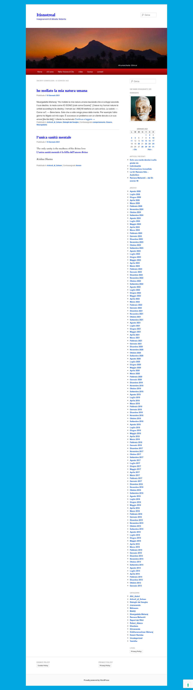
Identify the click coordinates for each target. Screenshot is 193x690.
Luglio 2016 (135, 499)
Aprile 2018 (135, 436)
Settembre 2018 (136, 421)
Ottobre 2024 (135, 212)
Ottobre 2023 (135, 245)
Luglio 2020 (135, 361)
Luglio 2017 (135, 463)
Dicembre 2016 (136, 484)
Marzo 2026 (135, 203)
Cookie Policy (43, 666)
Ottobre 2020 (135, 352)
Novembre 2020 (136, 349)
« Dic (135, 149)
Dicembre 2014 (136, 555)
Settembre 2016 (136, 493)
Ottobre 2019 (135, 388)
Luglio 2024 (135, 221)
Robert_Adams (136, 623)
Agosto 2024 (135, 218)
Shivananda (135, 629)
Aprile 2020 (135, 370)
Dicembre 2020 (136, 346)
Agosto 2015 (135, 532)
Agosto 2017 (135, 460)
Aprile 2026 (135, 200)
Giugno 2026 (135, 197)
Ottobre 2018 (135, 418)
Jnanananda (135, 605)
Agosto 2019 (135, 394)
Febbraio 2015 (136, 550)
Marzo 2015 (135, 547)
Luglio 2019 (135, 397)
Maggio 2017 (135, 469)
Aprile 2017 (135, 472)
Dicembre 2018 (136, 412)
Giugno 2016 (135, 502)
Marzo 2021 (135, 337)
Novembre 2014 (136, 558)
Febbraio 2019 (136, 406)
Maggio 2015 (135, 540)
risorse (90, 71)
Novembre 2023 (136, 242)
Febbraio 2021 (136, 340)
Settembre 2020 (136, 355)
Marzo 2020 (135, 373)
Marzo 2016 (135, 511)
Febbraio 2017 (136, 478)
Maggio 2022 (135, 295)
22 (146, 143)
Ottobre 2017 (135, 454)
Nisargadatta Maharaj (139, 614)
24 (153, 143)
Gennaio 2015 (136, 552)
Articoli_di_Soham (54, 122)
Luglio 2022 (135, 289)
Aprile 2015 (135, 544)
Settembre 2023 (136, 248)
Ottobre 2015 (135, 526)
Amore (78, 165)
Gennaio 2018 (136, 445)
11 (132, 140)
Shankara (134, 626)
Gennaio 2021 (136, 343)
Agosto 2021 (135, 322)
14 (142, 140)
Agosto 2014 (135, 567)
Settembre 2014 (136, 564)
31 (153, 146)
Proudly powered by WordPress (96, 680)
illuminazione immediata (141, 169)
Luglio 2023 (135, 254)
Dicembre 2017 (136, 448)
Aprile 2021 (135, 334)
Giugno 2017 (135, 466)
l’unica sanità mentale (54, 137)
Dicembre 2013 (136, 579)
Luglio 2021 (135, 325)
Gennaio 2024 (136, 236)
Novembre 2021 (136, 313)
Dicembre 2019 (136, 382)
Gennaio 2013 (136, 585)
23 (150, 143)
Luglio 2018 (135, 427)
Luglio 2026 (135, 194)
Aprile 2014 (135, 573)
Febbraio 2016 (136, 514)
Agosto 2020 (135, 358)
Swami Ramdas (136, 635)
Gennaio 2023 (136, 272)
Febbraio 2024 (136, 233)
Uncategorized (136, 638)
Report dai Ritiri (137, 620)
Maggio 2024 (135, 224)
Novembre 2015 (136, 523)
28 (142, 146)
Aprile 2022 (135, 298)
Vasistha (133, 641)
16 (150, 140)
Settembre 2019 (136, 391)
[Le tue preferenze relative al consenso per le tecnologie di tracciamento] (188, 685)
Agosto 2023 (135, 251)
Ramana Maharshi (138, 617)
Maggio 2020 (135, 367)
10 (153, 138)
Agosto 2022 (135, 287)
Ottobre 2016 (135, 490)
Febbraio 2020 (136, 376)
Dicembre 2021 (136, 310)
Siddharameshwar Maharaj (141, 632)
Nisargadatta (42, 124)
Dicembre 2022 (136, 274)
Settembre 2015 (136, 529)
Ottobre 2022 (135, 281)
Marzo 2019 (135, 403)
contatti (100, 71)
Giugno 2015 (135, 537)
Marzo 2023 (135, 266)
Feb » (150, 149)
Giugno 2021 (135, 328)
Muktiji (133, 611)
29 (146, 146)
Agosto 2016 (135, 496)
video (80, 71)
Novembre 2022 (136, 277)
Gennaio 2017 (136, 481)
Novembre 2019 (136, 385)
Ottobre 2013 (135, 582)
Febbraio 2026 (136, 206)
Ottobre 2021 (135, 316)
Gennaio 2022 (136, 307)
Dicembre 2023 (136, 239)
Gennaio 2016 (136, 517)
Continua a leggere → (85, 119)
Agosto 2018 (135, 424)
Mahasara (134, 608)
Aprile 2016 (135, 508)
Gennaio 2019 (136, 409)
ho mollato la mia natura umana (62, 91)
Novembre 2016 (136, 487)
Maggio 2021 (135, 331)
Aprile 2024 (135, 227)
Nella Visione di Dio (66, 71)
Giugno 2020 (135, 364)
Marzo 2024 (135, 230)
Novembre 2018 (136, 415)
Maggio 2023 (135, 260)
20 (139, 143)
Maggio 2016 (135, 505)
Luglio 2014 (135, 570)
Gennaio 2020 (136, 379)
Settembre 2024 (136, 215)
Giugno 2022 (135, 292)
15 (146, 140)
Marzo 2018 (135, 439)
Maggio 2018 (135, 433)
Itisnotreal (46, 14)
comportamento (99, 122)
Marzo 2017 (135, 475)
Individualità (135, 166)
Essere (109, 122)
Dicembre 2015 (136, 520)
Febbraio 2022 (136, 304)
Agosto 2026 (135, 191)
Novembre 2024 (136, 209)
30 (150, 146)
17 (153, 140)
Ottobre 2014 (135, 561)
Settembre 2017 (136, 457)
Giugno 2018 (135, 430)
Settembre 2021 (136, 319)
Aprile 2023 (135, 263)
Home (39, 71)
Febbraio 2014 (136, 576)
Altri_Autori (135, 596)
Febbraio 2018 (136, 442)
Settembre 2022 (136, 284)
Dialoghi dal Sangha (71, 122)
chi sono (50, 71)
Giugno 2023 (135, 257)
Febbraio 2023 (136, 269)
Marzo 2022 (135, 301)
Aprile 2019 (135, 400)
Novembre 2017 (136, 451)
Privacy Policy (136, 651)
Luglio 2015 (135, 535)
